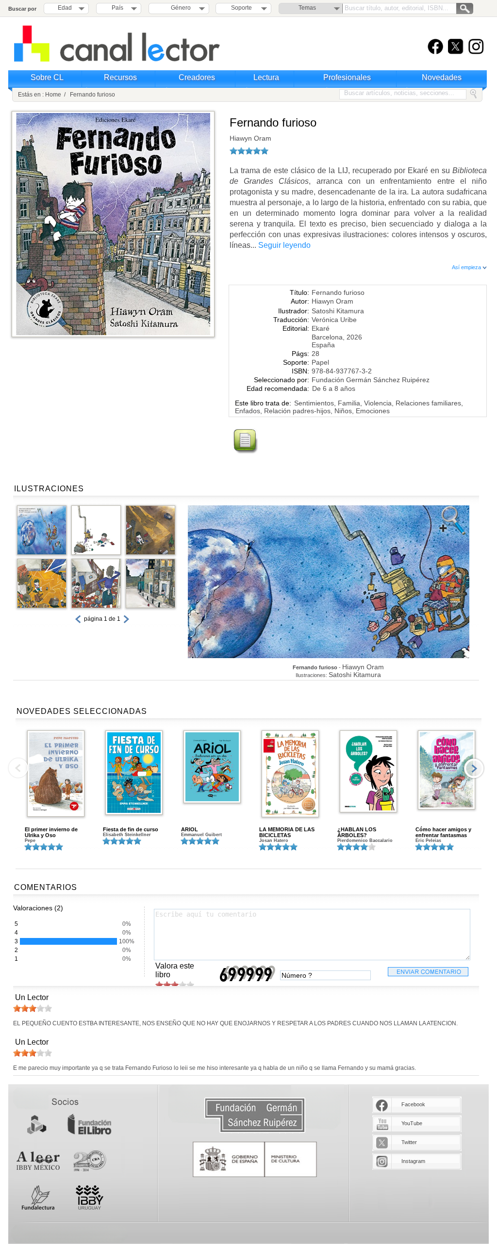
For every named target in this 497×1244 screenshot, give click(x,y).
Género (179, 7)
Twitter (409, 1142)
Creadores (197, 77)
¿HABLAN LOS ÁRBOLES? (356, 832)
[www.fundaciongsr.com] (255, 1116)
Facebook (413, 1104)
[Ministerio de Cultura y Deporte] (255, 1159)
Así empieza (467, 267)
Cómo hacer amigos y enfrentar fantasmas (443, 832)
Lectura (266, 77)
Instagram (413, 1161)
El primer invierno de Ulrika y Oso (51, 832)
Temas (307, 7)
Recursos (120, 77)
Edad (65, 7)
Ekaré (321, 328)
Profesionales (347, 77)
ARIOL (189, 829)
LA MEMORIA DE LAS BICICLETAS (287, 832)
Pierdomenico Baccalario (365, 840)
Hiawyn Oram (250, 138)
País (117, 7)
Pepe (30, 840)
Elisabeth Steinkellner (127, 834)
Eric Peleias (428, 840)
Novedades (442, 77)
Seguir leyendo (284, 245)
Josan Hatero (273, 840)
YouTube (411, 1123)
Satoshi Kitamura (338, 311)
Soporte (241, 7)
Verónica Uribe (334, 319)
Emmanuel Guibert (201, 834)
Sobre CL (47, 77)
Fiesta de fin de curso (130, 829)
